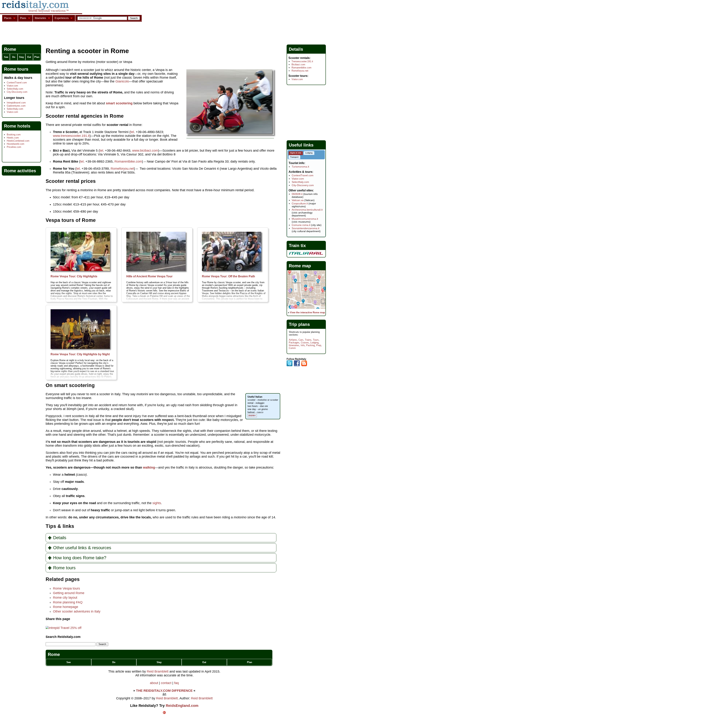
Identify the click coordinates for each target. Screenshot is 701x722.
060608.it (297, 193)
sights (156, 503)
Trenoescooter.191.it (302, 61)
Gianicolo (122, 81)
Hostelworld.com (15, 144)
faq (176, 683)
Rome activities (20, 170)
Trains (308, 339)
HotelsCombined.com (18, 140)
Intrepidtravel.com (16, 102)
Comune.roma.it (301, 225)
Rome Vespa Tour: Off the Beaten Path (228, 276)
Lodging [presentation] (309, 153)
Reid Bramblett (157, 671)
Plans (23, 18)
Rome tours (16, 69)
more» (252, 415)
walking (149, 467)
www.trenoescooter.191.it (71, 136)
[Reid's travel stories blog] (304, 365)
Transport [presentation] (294, 157)
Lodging (314, 342)
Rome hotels (17, 126)
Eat (204, 662)
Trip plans (299, 324)
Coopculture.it (300, 203)
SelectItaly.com (15, 88)
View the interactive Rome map (307, 312)
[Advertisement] (68, 33)
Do (113, 662)
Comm (292, 348)
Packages (294, 342)
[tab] (295, 153)
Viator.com (12, 85)
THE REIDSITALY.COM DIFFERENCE (164, 690)
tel (132, 132)
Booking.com (14, 134)
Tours (316, 339)
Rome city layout (65, 597)
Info (303, 345)
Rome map (300, 265)
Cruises (305, 342)
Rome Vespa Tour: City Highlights (74, 276)
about (154, 683)
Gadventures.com (16, 105)
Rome (54, 654)
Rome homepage (65, 607)
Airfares (293, 339)
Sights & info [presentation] (295, 153)
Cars (300, 339)
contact (166, 683)
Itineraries (294, 345)
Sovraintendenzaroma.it (305, 228)
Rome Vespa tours (66, 588)
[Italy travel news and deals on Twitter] (289, 365)
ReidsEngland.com (182, 706)
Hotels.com (13, 137)
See (68, 662)
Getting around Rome (68, 593)
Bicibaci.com (298, 64)
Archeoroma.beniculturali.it (307, 209)
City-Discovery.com (17, 92)
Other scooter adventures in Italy (76, 611)
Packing (310, 345)
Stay (159, 662)
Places (7, 18)
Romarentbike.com (128, 161)
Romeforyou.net (122, 168)
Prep (318, 345)
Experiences (62, 18)
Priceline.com (14, 147)
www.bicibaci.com (145, 150)
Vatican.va (298, 200)
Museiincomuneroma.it (305, 218)
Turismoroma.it (300, 166)
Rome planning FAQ (68, 602)
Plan (249, 662)
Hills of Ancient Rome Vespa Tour (149, 276)
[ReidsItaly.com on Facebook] (297, 365)
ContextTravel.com (17, 82)
